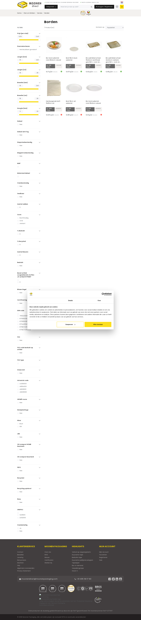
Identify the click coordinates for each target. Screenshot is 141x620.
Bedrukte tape (77, 557)
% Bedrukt (21, 231)
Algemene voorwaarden (25, 568)
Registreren (103, 557)
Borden (47, 13)
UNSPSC (20, 510)
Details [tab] (70, 300)
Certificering (22, 300)
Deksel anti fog (23, 132)
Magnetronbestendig (25, 153)
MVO (46, 555)
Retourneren (21, 560)
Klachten (20, 563)
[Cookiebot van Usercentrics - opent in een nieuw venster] (103, 294)
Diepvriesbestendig (24, 142)
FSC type (20, 360)
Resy (19, 499)
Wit (21, 426)
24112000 (23, 518)
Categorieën (50, 7)
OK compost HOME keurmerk (24, 445)
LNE (18, 434)
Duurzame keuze (23, 46)
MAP (19, 163)
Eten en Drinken (29, 13)
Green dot (21, 370)
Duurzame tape (77, 555)
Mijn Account (104, 552)
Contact (20, 552)
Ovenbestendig (23, 183)
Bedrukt (20, 262)
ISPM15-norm (22, 399)
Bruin (21, 424)
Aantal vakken (22, 204)
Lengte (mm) (22, 57)
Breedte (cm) (22, 95)
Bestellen (20, 555)
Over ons (48, 552)
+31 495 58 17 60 (83, 579)
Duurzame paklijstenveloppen (82, 560)
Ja (20, 528)
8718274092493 (25, 330)
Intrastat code (22, 380)
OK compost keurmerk (25, 457)
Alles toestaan (98, 324)
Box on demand (77, 565)
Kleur (19, 420)
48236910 (23, 389)
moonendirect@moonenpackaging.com (39, 579)
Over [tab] (99, 300)
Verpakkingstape (78, 568)
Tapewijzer (76, 563)
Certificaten (49, 560)
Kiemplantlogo (22, 410)
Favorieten (103, 555)
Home (19, 13)
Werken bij (48, 563)
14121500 (22, 515)
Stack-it (75, 571)
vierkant (22, 223)
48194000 (23, 386)
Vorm (19, 215)
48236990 (23, 392)
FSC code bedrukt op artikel (25, 348)
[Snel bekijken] (61, 34)
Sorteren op (100, 27)
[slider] (18, 40)
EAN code (20, 310)
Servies (39, 13)
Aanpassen (69, 324)
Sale (100, 560)
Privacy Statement (24, 571)
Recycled (20, 478)
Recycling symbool (24, 488)
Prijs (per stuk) (22, 33)
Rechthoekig (24, 218)
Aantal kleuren (22, 252)
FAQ (18, 565)
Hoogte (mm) (22, 108)
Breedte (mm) (22, 83)
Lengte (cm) (21, 70)
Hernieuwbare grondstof (28, 49)
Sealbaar (20, 193)
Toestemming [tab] (41, 300)
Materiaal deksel (23, 173)
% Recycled (21, 241)
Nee (21, 124)
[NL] (122, 2)
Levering (20, 557)
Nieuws (47, 557)
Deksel (19, 121)
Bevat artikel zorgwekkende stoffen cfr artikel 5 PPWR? (25, 275)
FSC (18, 337)
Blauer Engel (21, 289)
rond (21, 221)
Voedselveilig (22, 525)
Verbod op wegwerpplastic (81, 552)
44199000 (23, 384)
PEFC (19, 467)
